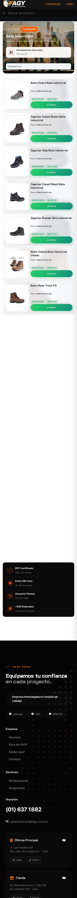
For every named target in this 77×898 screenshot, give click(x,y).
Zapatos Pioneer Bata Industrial (51, 218)
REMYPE (58, 714)
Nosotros (15, 737)
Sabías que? (17, 751)
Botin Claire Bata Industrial (48, 82)
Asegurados (17, 788)
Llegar (19, 860)
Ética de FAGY (18, 744)
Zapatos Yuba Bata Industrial (49, 150)
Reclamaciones (18, 780)
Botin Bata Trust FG (44, 285)
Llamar (35, 860)
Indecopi (18, 714)
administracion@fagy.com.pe (29, 821)
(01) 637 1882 (23, 809)
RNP (37, 714)
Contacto (15, 759)
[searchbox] (38, 13)
